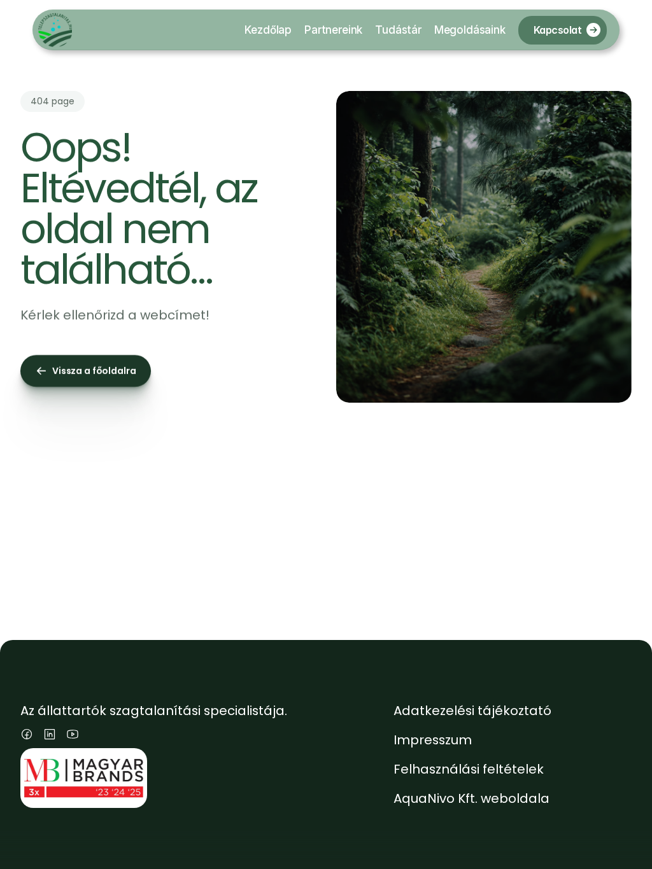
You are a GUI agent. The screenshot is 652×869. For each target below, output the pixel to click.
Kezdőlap (268, 30)
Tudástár (398, 30)
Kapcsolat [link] (558, 29)
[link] (593, 30)
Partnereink (333, 30)
